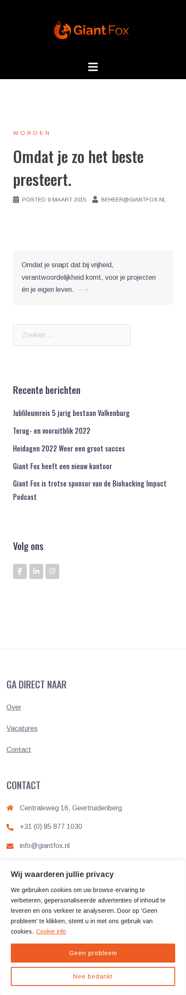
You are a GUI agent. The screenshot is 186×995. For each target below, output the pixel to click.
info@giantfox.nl (45, 845)
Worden (32, 133)
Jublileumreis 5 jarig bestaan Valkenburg (71, 413)
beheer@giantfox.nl (133, 199)
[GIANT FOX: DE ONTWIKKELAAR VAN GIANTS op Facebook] (20, 571)
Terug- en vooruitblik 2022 (51, 431)
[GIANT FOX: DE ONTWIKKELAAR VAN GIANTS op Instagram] (52, 571)
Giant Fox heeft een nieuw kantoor (62, 466)
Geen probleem (93, 953)
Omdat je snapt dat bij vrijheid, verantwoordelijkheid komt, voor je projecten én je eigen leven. (89, 277)
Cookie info (51, 931)
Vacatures (22, 728)
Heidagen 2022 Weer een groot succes (69, 448)
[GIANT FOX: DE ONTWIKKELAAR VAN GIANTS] (93, 29)
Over (13, 707)
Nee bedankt (93, 976)
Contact (18, 749)
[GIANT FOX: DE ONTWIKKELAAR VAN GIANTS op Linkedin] (36, 571)
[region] (93, 927)
